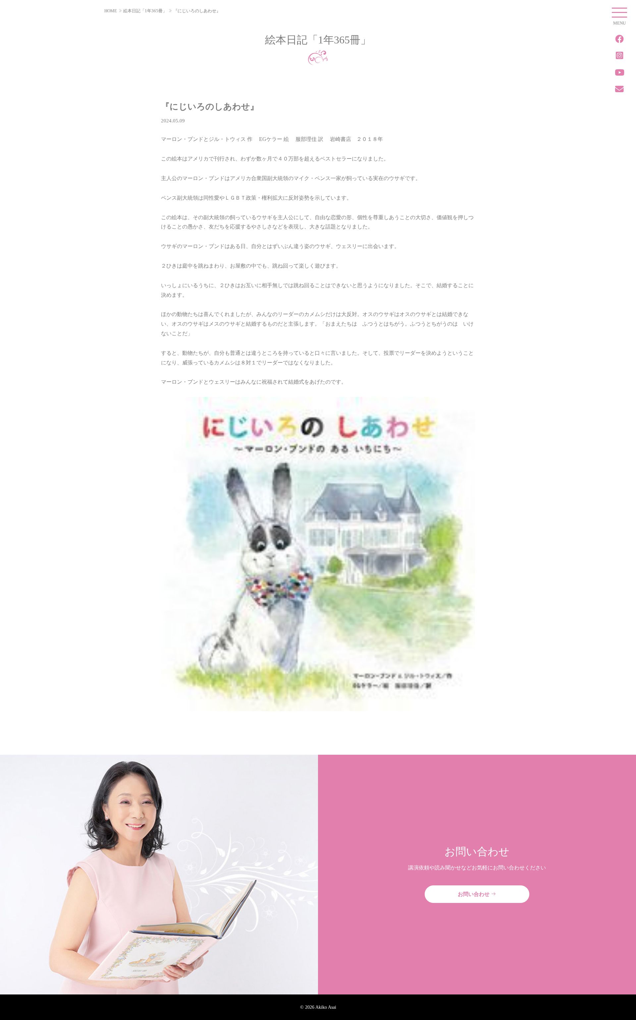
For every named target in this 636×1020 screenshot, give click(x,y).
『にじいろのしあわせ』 (197, 10)
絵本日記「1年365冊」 (145, 10)
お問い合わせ (474, 894)
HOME (110, 10)
